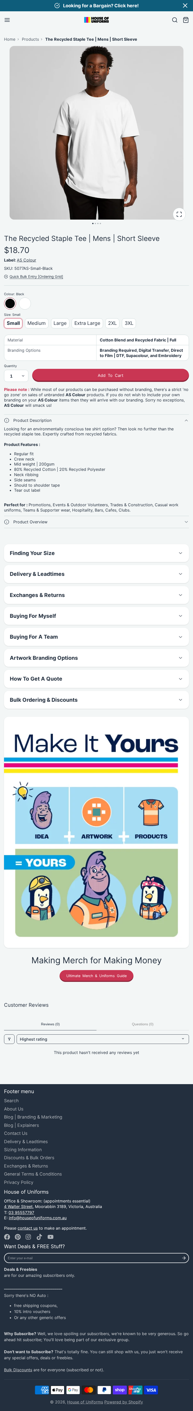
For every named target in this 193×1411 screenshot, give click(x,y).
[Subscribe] (184, 1258)
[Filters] (9, 1039)
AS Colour (26, 260)
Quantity (10, 366)
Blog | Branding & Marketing (33, 1117)
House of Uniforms (85, 1401)
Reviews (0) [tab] (50, 1024)
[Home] (96, 20)
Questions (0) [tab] (143, 1024)
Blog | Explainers (21, 1125)
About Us (13, 1109)
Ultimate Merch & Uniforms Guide (96, 976)
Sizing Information (23, 1149)
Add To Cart (110, 375)
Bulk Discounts (18, 1369)
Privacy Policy (18, 1182)
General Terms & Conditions (33, 1174)
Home (9, 39)
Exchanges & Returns (26, 1166)
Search (11, 1100)
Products (30, 39)
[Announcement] (96, 5)
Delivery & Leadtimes (26, 1141)
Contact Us (15, 1133)
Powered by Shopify (123, 1401)
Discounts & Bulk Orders (29, 1157)
